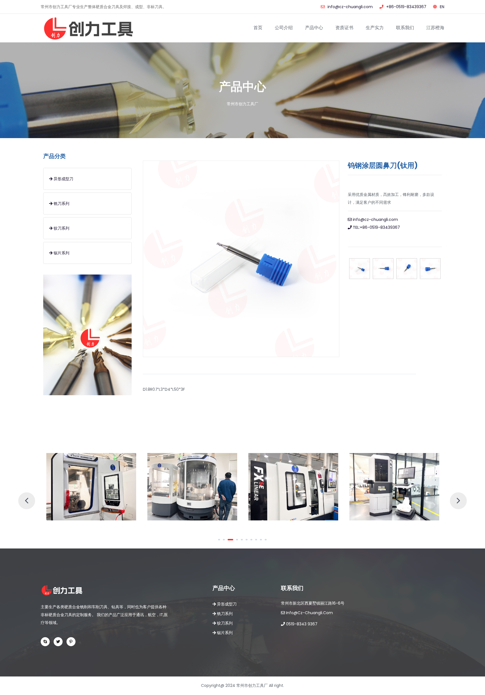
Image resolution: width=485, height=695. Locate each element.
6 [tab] (248, 542)
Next (453, 495)
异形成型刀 (62, 179)
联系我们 (405, 27)
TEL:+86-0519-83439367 (376, 227)
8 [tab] (258, 542)
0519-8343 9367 (301, 624)
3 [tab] (230, 542)
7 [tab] (253, 542)
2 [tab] (225, 542)
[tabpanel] (91, 486)
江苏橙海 (435, 27)
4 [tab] (235, 542)
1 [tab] (221, 542)
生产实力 (375, 27)
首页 (257, 27)
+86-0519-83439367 (406, 7)
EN (442, 7)
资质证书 (344, 27)
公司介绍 (284, 27)
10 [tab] (267, 542)
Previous (21, 495)
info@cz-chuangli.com (350, 7)
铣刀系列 (60, 203)
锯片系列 (60, 253)
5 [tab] (243, 542)
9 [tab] (263, 542)
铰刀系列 (60, 228)
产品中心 (314, 27)
